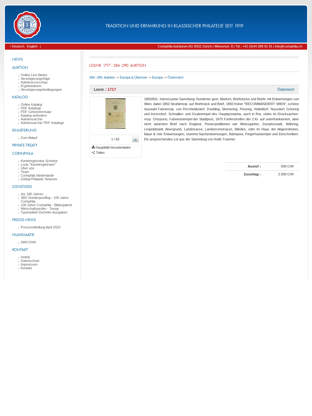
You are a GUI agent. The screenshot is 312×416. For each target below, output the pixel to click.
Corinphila (22, 153)
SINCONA (28, 242)
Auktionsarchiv (32, 119)
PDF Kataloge (31, 108)
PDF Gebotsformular (36, 112)
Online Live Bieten (34, 75)
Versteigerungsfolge (35, 78)
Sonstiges (22, 186)
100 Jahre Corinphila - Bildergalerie (46, 205)
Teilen (100, 152)
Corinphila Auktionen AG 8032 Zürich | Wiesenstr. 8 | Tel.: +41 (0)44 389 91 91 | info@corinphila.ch (230, 46)
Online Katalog (31, 104)
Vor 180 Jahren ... (34, 194)
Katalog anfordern (34, 115)
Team (25, 172)
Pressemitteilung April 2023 (40, 227)
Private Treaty (24, 145)
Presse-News (24, 219)
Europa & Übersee (133, 77)
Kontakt (20, 249)
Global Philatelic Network (39, 179)
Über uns (27, 168)
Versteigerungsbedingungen (41, 89)
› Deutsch (17, 46)
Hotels (25, 257)
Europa (157, 77)
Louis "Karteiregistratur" (38, 164)
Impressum (29, 264)
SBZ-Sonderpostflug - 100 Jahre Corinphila (45, 199)
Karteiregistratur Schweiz (39, 161)
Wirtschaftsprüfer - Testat (39, 208)
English (32, 46)
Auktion (20, 67)
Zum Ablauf (29, 137)
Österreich (175, 77)
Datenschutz (30, 261)
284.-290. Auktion (102, 77)
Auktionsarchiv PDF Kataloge (42, 123)
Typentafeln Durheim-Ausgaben (44, 212)
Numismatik (23, 234)
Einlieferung (24, 130)
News (17, 59)
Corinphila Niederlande (37, 175)
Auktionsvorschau (34, 82)
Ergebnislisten (31, 86)
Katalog (20, 97)
